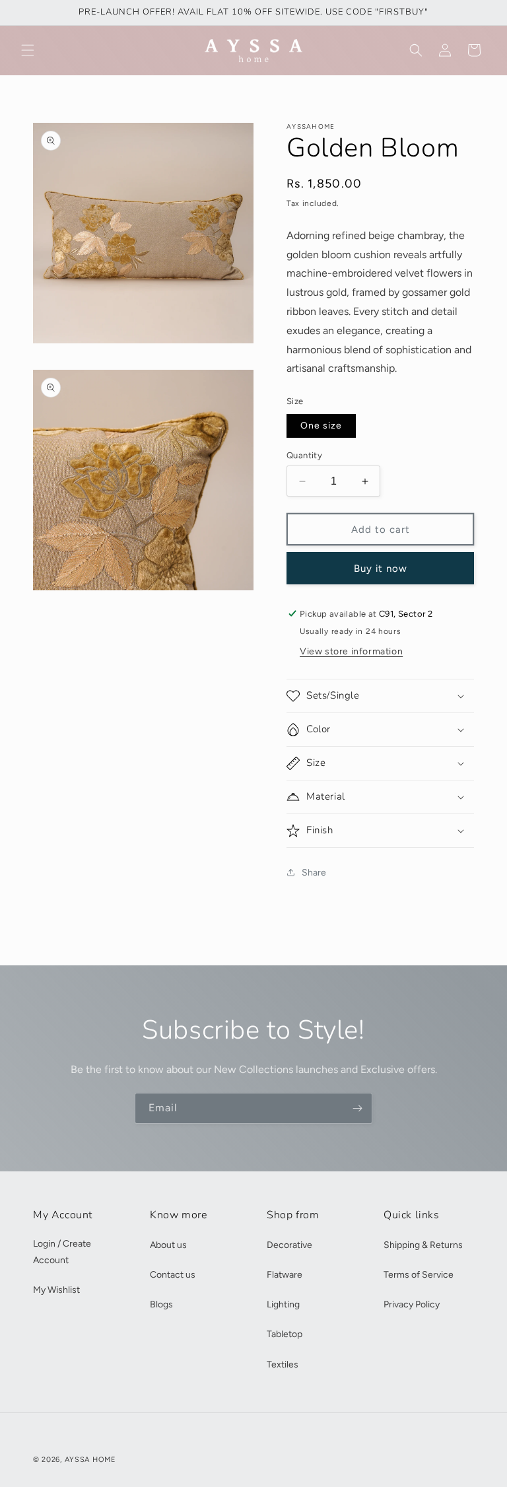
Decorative (289, 1245)
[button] (27, 50)
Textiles (282, 1364)
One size (321, 425)
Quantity (304, 455)
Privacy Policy (412, 1304)
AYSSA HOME (90, 1459)
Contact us (172, 1274)
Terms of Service (419, 1274)
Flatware (284, 1274)
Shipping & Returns (423, 1245)
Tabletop (284, 1334)
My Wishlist (56, 1290)
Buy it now (380, 568)
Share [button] (314, 872)
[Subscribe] (357, 1108)
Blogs (161, 1304)
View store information (351, 651)
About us (168, 1245)
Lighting (283, 1304)
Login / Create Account (62, 1252)
